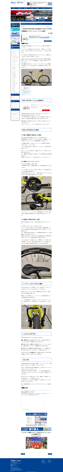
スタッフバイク (14, 107)
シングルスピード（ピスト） (16, 63)
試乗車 (13, 96)
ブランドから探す (30, 23)
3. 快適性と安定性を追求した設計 (26, 92)
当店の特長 (19, 8)
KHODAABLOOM (34, 23)
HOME (14, 8)
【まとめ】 (23, 94)
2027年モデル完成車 (15, 56)
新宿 (11, 45)
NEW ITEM (13, 51)
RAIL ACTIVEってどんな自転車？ (25, 89)
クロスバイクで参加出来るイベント (15, 119)
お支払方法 (49, 462)
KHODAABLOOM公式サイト (41, 384)
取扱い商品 (25, 8)
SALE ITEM (13, 53)
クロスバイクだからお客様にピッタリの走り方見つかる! (17, 15)
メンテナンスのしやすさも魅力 (25, 93)
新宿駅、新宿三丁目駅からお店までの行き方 (15, 114)
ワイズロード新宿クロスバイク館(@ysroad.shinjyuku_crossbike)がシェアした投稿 (33, 410)
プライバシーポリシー (44, 463)
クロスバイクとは (14, 116)
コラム (12, 109)
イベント (12, 94)
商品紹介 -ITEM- (25, 23)
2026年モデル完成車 (15, 57)
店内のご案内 (14, 111)
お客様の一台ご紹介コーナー (15, 49)
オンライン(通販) (49, 8)
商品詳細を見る (46, 110)
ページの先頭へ (50, 457)
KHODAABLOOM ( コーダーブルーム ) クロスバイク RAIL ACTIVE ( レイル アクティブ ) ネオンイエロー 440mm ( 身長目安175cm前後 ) (40, 106)
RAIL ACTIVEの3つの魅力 (24, 90)
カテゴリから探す (14, 66)
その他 (14, 69)
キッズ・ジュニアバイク (16, 64)
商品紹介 (12, 47)
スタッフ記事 (12, 101)
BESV (14, 72)
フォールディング (15, 59)
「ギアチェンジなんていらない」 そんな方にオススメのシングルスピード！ (42, 15)
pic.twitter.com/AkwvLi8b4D (37, 394)
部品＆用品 (14, 68)
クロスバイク (14, 58)
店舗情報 (37, 8)
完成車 (14, 67)
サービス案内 (43, 8)
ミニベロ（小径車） (15, 60)
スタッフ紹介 (31, 8)
